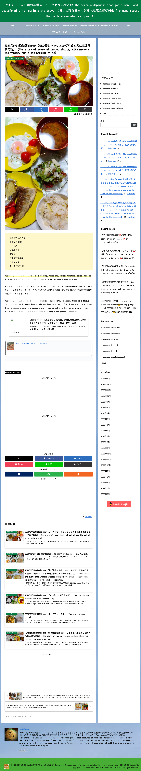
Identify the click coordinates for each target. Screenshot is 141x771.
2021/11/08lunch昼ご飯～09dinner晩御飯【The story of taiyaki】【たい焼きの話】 (118, 144)
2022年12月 (106, 454)
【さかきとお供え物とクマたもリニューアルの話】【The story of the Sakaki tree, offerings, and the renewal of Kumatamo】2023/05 (119, 287)
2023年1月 (105, 448)
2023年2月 (105, 442)
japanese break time (111, 84)
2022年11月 (106, 460)
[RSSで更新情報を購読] (78, 474)
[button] (85, 109)
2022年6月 (105, 488)
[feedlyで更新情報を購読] (48, 474)
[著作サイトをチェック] (19, 474)
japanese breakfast (111, 89)
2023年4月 (105, 431)
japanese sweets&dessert (113, 108)
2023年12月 (106, 384)
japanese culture (110, 93)
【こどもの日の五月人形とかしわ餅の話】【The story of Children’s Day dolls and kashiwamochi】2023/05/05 (118, 269)
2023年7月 (105, 413)
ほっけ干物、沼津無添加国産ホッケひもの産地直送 (31, 343)
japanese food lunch (111, 103)
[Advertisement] (49, 395)
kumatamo (112, 148)
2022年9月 (105, 471)
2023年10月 (106, 396)
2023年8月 (105, 407)
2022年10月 (106, 465)
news (104, 113)
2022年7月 (105, 483)
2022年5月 (105, 494)
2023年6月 (105, 419)
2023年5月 (105, 425)
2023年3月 (105, 436)
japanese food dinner (13, 372)
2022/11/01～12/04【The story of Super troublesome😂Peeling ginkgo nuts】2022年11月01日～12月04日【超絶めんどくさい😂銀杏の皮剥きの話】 (119, 306)
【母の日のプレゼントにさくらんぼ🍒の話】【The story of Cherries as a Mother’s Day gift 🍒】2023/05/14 (119, 254)
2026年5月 (105, 379)
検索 (102, 121)
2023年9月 (105, 402)
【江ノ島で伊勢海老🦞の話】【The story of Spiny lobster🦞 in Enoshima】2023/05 (116, 238)
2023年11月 (106, 390)
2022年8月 (105, 477)
